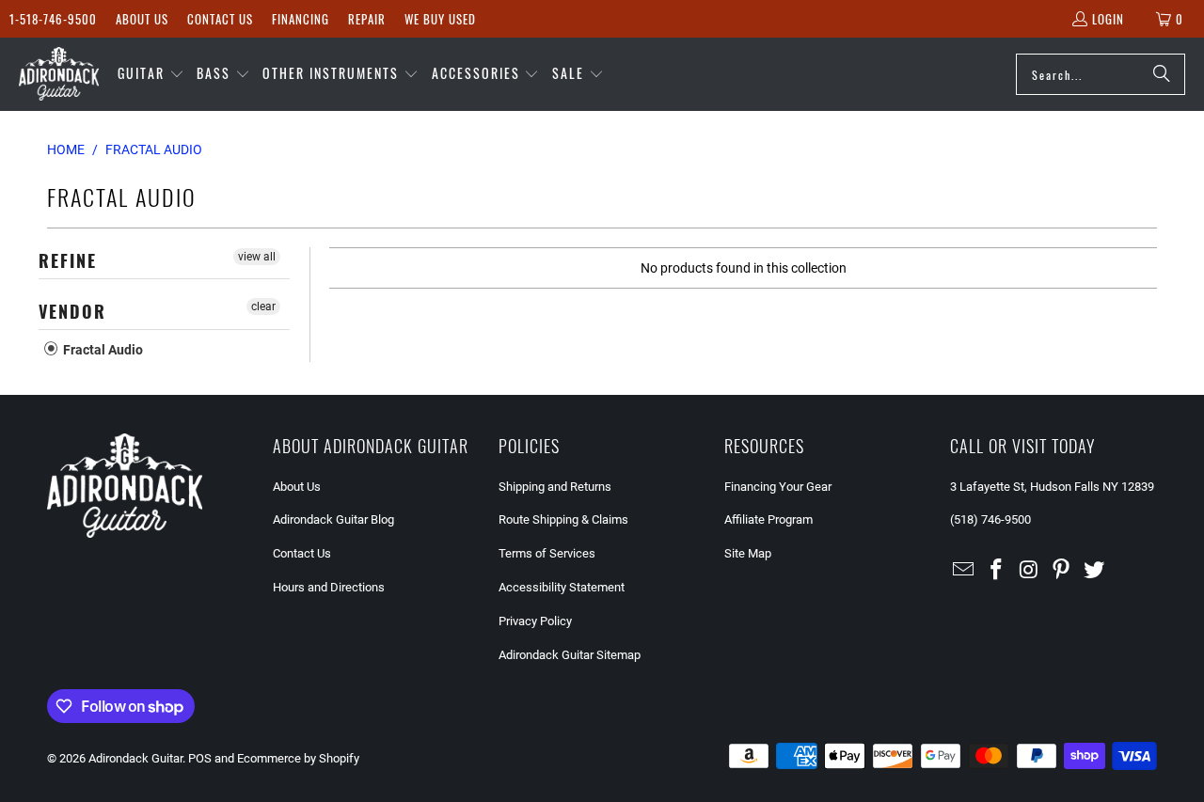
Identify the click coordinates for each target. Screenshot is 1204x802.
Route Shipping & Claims (563, 519)
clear (263, 306)
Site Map (747, 553)
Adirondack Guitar (135, 758)
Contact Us (220, 18)
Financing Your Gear (778, 487)
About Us (142, 18)
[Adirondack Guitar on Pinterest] (1062, 570)
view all (257, 256)
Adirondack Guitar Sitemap (570, 655)
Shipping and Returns (555, 487)
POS (200, 758)
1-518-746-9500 (53, 18)
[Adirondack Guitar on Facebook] (997, 570)
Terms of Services (547, 553)
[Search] (1161, 74)
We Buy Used (440, 18)
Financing (300, 18)
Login (1108, 18)
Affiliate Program (768, 519)
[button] (151, 74)
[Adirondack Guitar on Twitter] (1095, 570)
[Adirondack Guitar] (59, 74)
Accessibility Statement (562, 587)
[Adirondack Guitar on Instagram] (1029, 570)
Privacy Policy (535, 621)
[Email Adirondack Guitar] (964, 570)
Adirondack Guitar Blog (333, 519)
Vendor (72, 311)
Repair (367, 18)
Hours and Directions (329, 587)
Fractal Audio (101, 349)
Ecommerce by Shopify (298, 758)
